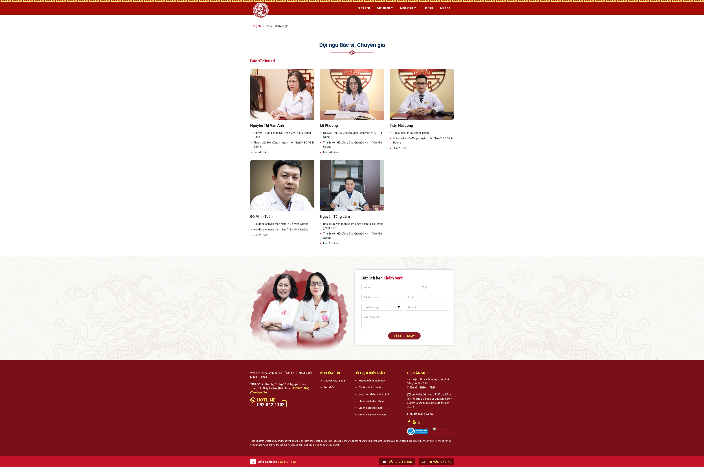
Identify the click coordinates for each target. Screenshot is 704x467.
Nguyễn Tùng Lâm (335, 216)
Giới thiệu (383, 8)
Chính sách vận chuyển (372, 414)
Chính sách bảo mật (370, 407)
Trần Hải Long (401, 125)
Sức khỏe (329, 387)
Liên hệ (445, 8)
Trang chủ (363, 8)
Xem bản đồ (258, 392)
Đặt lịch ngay (404, 336)
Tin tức (428, 8)
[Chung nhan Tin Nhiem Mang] (443, 431)
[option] (282, 112)
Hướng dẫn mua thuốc (371, 380)
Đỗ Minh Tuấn (261, 216)
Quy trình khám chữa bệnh (374, 394)
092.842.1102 (300, 388)
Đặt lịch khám (400, 462)
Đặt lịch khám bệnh (369, 387)
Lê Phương (329, 125)
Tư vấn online (439, 462)
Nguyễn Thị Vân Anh (267, 125)
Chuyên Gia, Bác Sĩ (335, 380)
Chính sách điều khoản (371, 400)
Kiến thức (407, 8)
